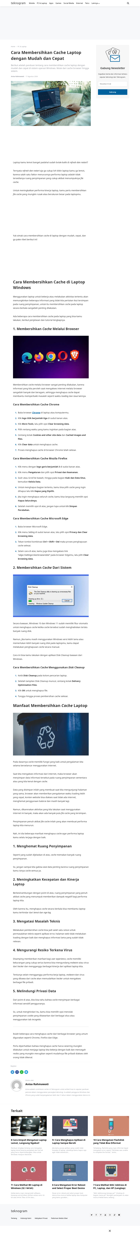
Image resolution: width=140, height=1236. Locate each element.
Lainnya (95, 3)
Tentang (14, 1218)
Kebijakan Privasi (41, 1218)
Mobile (32, 3)
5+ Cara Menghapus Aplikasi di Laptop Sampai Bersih (68, 1141)
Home (13, 46)
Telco (87, 3)
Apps (51, 3)
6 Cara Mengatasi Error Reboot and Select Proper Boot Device (68, 1186)
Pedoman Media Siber (59, 1218)
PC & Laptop (42, 3)
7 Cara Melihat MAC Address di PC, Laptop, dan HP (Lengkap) (110, 1186)
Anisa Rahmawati (17, 76)
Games (58, 3)
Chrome (36, 412)
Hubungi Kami (25, 1218)
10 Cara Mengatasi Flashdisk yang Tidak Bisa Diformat (108, 1141)
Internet (79, 3)
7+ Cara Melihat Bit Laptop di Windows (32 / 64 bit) (26, 1186)
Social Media (69, 3)
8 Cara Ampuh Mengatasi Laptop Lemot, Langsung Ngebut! (29, 1141)
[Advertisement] (70, 22)
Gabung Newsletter (112, 68)
